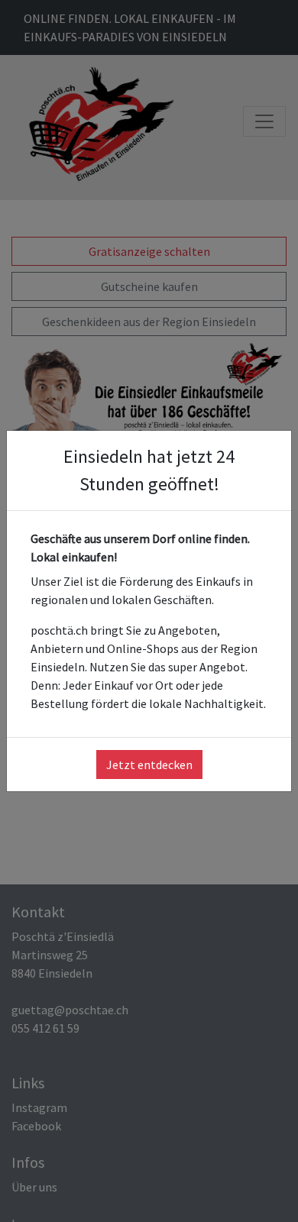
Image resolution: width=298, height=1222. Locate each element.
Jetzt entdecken (149, 764)
